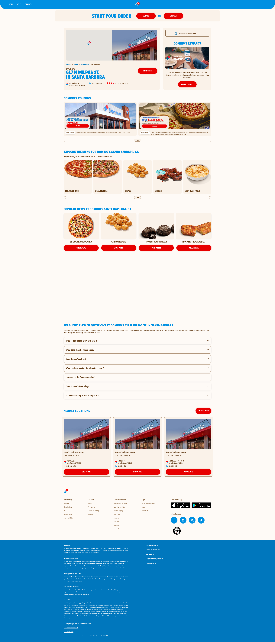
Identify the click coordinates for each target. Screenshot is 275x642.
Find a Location (203, 410)
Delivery (146, 16)
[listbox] (137, 119)
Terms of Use (145, 511)
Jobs (65, 511)
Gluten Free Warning (93, 511)
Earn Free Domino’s (187, 84)
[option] (100, 119)
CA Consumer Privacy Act (71, 628)
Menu (11, 4)
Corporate (66, 503)
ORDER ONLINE (81, 248)
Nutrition (90, 503)
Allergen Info (91, 507)
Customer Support (68, 514)
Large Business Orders (119, 507)
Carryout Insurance (118, 529)
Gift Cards (116, 522)
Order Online (147, 71)
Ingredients (91, 514)
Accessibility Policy (69, 632)
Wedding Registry (118, 511)
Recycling (116, 518)
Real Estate (116, 525)
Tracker (28, 4)
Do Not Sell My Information (149, 503)
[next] (210, 140)
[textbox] (137, 331)
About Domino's (68, 507)
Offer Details (70, 133)
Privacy (143, 507)
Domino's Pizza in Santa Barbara (74, 452)
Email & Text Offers (68, 518)
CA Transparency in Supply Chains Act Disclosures (77, 624)
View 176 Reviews (123, 83)
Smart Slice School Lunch (120, 503)
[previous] (65, 140)
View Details (86, 472)
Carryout (173, 16)
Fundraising (117, 514)
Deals (19, 4)
